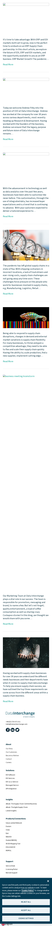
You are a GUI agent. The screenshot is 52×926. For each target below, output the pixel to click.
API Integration (11, 788)
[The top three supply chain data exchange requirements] (26, 652)
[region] (26, 901)
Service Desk (10, 866)
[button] (8, 730)
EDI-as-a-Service (12, 782)
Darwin (8, 826)
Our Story (9, 748)
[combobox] (7, 924)
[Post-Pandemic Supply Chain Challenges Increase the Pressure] (26, 245)
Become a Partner (12, 755)
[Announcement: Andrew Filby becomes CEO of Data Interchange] (26, 90)
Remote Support (11, 873)
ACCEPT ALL (26, 910)
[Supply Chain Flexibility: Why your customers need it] (26, 317)
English (8, 924)
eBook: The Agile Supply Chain (17, 807)
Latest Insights (11, 811)
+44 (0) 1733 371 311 (13, 722)
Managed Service (12, 785)
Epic (7, 833)
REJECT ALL (26, 902)
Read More (8, 64)
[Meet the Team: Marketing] (26, 482)
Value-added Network (14, 823)
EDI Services (10, 778)
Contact (9, 759)
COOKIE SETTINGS (26, 918)
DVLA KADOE (10, 847)
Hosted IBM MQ (11, 840)
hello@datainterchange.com (16, 724)
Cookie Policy (27, 890)
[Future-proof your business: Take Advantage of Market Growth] (26, 18)
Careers (8, 762)
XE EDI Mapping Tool (13, 843)
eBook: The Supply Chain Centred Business (21, 804)
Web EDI (9, 837)
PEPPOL (8, 850)
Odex (8, 830)
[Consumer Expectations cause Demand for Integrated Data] (26, 167)
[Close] (48, 881)
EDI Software (10, 775)
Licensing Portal (11, 869)
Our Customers (11, 752)
